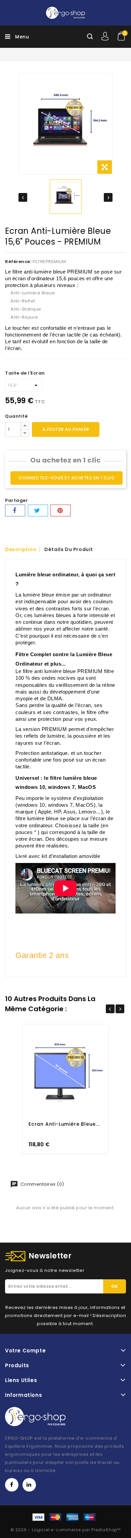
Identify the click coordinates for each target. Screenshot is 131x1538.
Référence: (18, 261)
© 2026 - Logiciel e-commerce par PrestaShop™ (65, 1530)
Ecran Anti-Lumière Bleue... (64, 1124)
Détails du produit (68, 549)
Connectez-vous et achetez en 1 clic (66, 478)
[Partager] (15, 510)
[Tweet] (38, 510)
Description (21, 549)
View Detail (72, 1071)
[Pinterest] (60, 510)
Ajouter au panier (65, 429)
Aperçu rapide (59, 1071)
